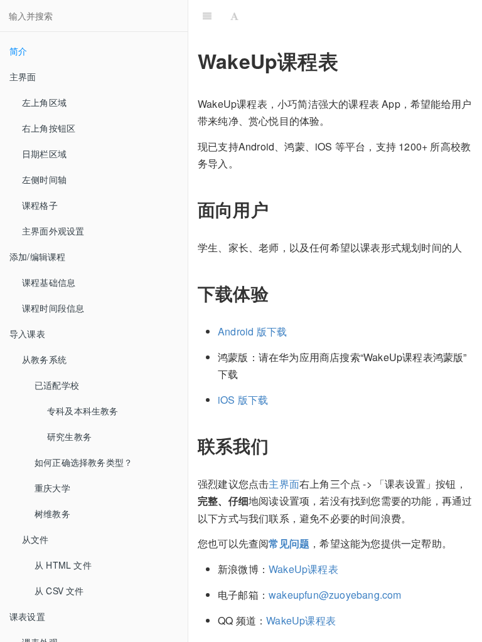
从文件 (35, 539)
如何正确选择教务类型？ (83, 462)
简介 (18, 51)
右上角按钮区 (48, 128)
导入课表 (27, 333)
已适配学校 (57, 385)
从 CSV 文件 (59, 590)
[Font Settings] (234, 15)
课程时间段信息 (53, 308)
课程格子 (40, 205)
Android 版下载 (252, 331)
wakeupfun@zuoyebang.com (335, 594)
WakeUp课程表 (303, 569)
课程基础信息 (48, 282)
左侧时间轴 (44, 179)
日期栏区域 (44, 153)
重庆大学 (52, 488)
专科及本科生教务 (83, 410)
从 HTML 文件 (63, 565)
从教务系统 (44, 359)
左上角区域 (44, 102)
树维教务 (52, 513)
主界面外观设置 (53, 230)
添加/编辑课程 (37, 256)
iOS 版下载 (243, 399)
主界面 (22, 76)
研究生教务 (69, 436)
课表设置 (27, 616)
